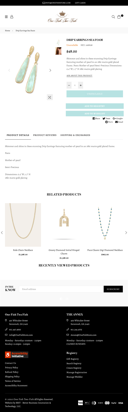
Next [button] (50, 70)
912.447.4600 (15, 329)
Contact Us (10, 363)
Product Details (18, 135)
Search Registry (73, 363)
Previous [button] (9, 70)
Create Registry (73, 367)
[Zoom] (50, 97)
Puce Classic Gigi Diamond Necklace (105, 250)
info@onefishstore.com (57, 2)
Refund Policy (11, 372)
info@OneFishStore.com (21, 335)
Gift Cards (80, 2)
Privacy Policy (11, 367)
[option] (29, 69)
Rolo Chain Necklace (23, 250)
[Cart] (119, 16)
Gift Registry (72, 358)
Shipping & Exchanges (75, 135)
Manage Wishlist (74, 376)
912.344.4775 (76, 329)
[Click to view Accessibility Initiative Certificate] (16, 357)
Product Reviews (45, 135)
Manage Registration (76, 372)
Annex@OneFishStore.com (83, 335)
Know (10, 289)
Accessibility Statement (16, 385)
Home (7, 30)
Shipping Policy (12, 376)
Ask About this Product (79, 75)
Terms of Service (13, 381)
